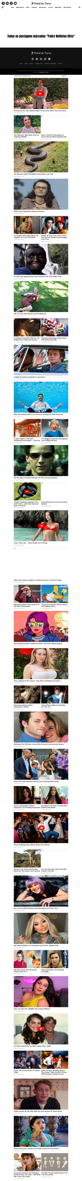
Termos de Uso (39, 63)
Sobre (26, 63)
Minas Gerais (58, 7)
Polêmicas (34, 7)
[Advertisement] (41, 21)
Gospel (27, 7)
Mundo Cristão (20, 7)
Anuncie (31, 63)
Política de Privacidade (50, 63)
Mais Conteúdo (67, 7)
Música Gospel (42, 7)
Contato (60, 63)
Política (50, 7)
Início (12, 7)
